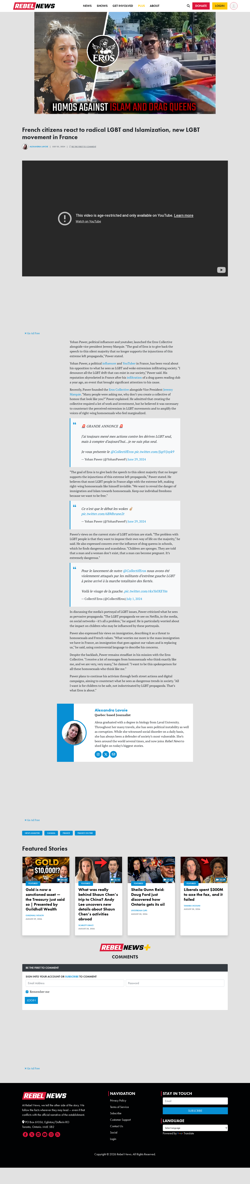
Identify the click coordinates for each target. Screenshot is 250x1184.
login (130, 636)
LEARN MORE (98, 621)
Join (131, 641)
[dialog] (125, 592)
